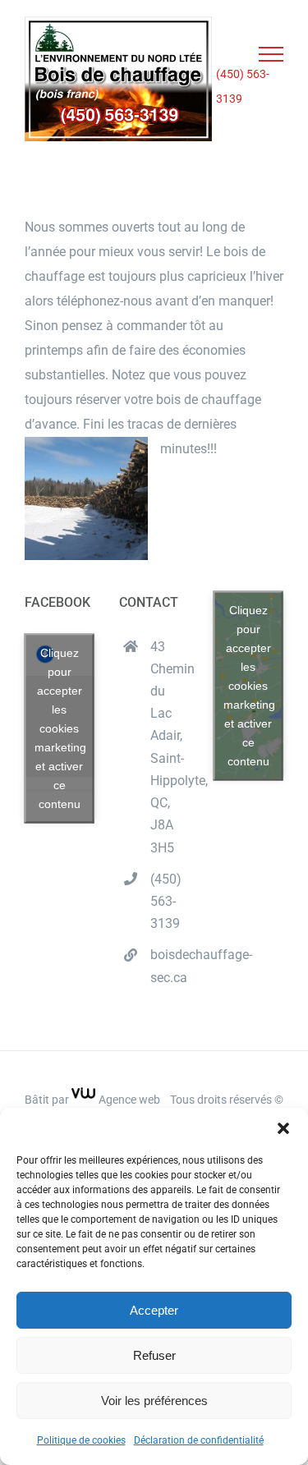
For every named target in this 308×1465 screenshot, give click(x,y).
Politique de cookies (81, 1440)
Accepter (154, 1310)
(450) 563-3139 (242, 86)
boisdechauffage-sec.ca (169, 966)
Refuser (154, 1355)
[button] (283, 1128)
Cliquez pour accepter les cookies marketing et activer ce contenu (60, 727)
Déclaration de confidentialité (199, 1440)
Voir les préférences (154, 1401)
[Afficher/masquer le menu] (271, 54)
